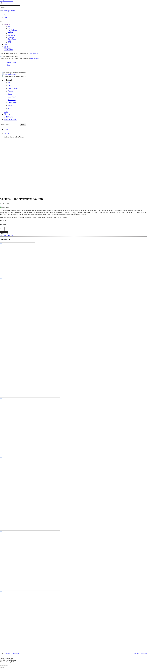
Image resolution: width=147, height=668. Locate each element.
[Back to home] (7, 11)
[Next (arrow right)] (3, 667)
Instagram (7, 653)
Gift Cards (7, 48)
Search (23, 124)
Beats (10, 33)
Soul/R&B (11, 35)
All (9, 26)
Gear (5, 44)
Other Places (12, 39)
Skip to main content (6, 1)
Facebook (16, 653)
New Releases (12, 30)
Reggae (10, 32)
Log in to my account (140, 653)
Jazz (9, 42)
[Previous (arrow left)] (1, 667)
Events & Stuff (8, 50)
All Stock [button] (8, 80)
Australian (11, 37)
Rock (9, 41)
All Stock (7, 24)
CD (9, 28)
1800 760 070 (33, 53)
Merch (6, 46)
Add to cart (4, 232)
